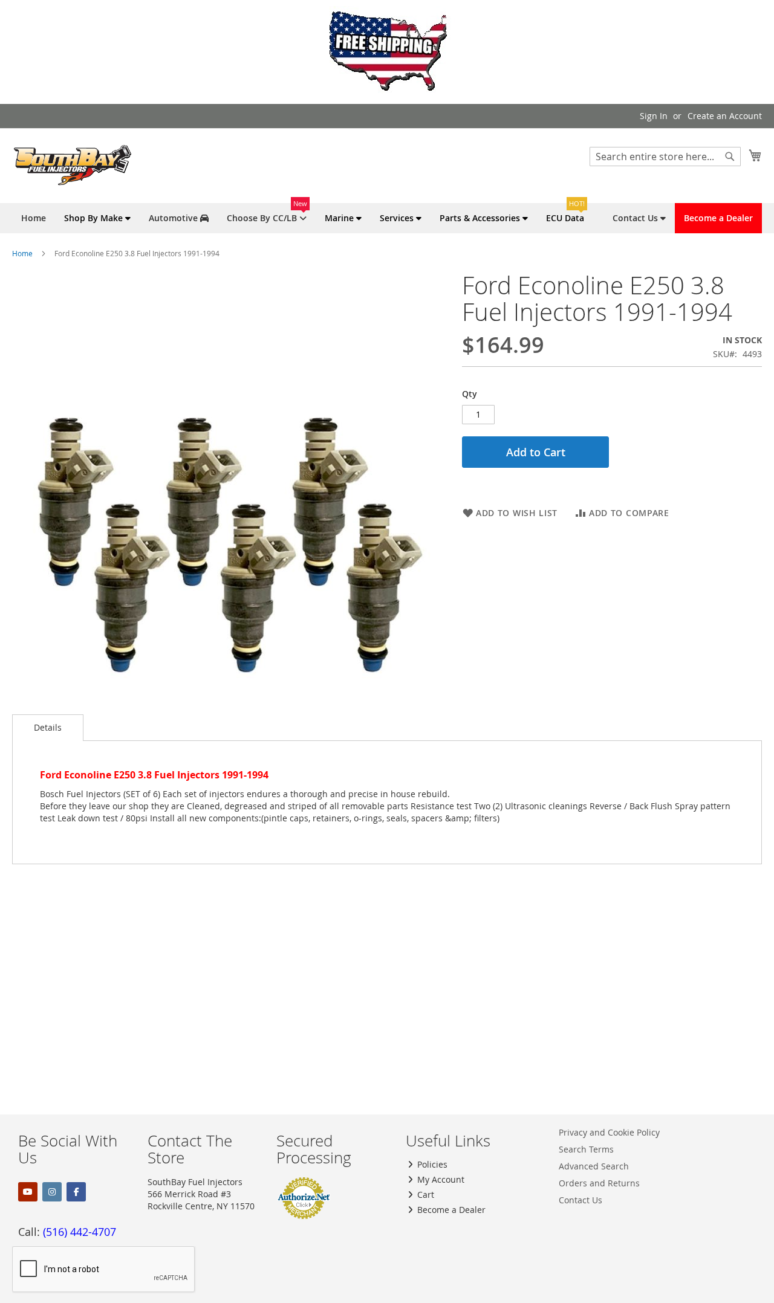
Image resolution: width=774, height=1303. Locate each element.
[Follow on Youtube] (27, 1192)
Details (48, 727)
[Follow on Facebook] (76, 1192)
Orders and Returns (599, 1183)
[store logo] (72, 165)
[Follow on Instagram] (52, 1192)
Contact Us (580, 1200)
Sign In (654, 115)
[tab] (47, 727)
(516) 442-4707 (79, 1231)
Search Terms (586, 1149)
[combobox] (665, 156)
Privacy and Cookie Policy (609, 1132)
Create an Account (725, 115)
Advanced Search (594, 1166)
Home (22, 253)
